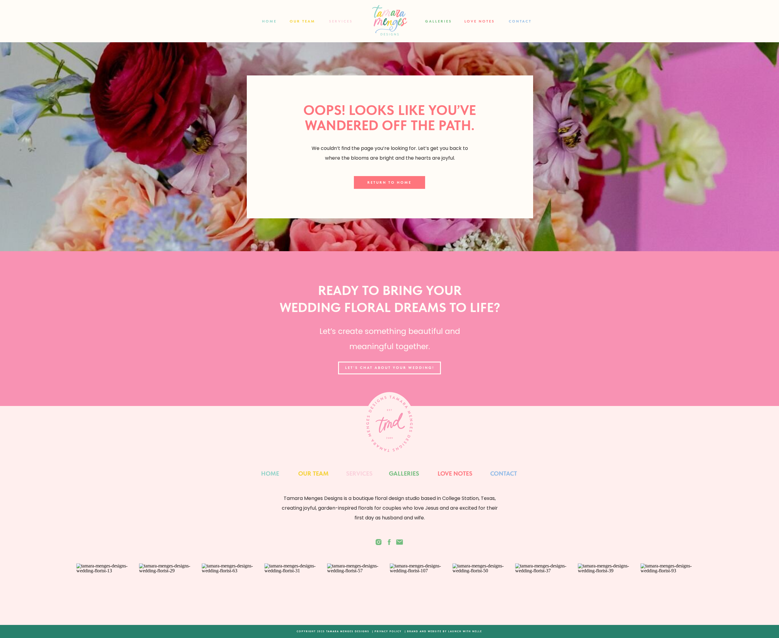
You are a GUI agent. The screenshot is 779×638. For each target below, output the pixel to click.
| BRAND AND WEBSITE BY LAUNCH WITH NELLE (443, 631)
